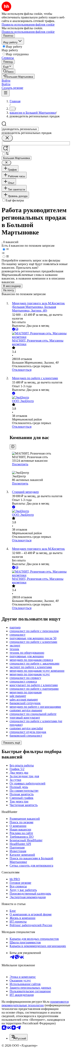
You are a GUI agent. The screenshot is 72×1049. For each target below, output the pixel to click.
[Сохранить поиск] (6, 148)
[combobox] (20, 129)
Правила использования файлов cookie (28, 31)
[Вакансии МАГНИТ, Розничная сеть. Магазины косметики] (40, 335)
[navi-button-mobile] (6, 93)
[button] (6, 80)
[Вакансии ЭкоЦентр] (40, 397)
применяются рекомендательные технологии (35, 1003)
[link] (8, 71)
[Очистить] (7, 138)
